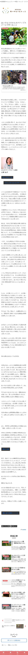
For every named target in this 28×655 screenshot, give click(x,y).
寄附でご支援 (5, 449)
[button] (25, 373)
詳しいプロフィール (7, 177)
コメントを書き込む (14, 640)
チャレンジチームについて (15, 182)
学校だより (14, 526)
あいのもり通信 (6, 526)
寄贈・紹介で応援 (10, 513)
